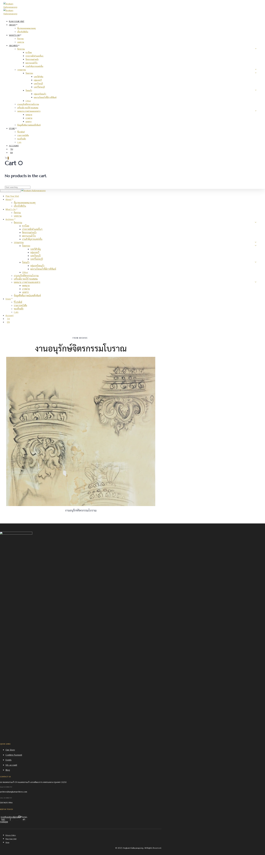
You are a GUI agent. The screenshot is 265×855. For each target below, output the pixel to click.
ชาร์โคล (29, 52)
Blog (8, 770)
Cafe (19, 142)
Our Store (10, 749)
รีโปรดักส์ (21, 132)
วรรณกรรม (21, 70)
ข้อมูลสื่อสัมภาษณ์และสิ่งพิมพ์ (29, 125)
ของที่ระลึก (21, 139)
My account (11, 765)
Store (12, 128)
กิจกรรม (20, 38)
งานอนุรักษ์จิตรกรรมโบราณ (28, 104)
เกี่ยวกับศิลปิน (22, 32)
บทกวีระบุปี (38, 83)
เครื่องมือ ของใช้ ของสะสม (27, 108)
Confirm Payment (14, 755)
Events (8, 760)
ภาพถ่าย (29, 118)
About (12, 25)
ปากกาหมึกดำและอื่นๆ (34, 56)
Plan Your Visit (16, 21)
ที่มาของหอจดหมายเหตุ (26, 28)
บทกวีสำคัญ (38, 76)
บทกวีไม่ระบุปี (39, 87)
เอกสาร (28, 121)
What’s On (14, 35)
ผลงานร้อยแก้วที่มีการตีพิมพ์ (45, 97)
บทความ (20, 42)
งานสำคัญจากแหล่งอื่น (34, 66)
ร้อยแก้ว (29, 90)
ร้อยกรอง (29, 73)
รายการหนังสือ (23, 135)
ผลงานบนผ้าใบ (32, 63)
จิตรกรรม (21, 49)
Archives (13, 45)
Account (14, 146)
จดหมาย (29, 114)
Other (28, 101)
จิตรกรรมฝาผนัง (32, 59)
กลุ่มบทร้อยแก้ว (40, 94)
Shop (7, 842)
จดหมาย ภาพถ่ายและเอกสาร (28, 111)
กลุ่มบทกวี (38, 80)
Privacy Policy (11, 835)
